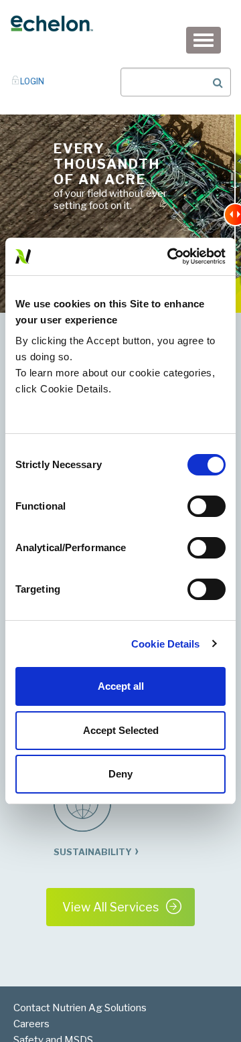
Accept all (121, 686)
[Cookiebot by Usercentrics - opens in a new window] (170, 256)
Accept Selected (121, 730)
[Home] (51, 22)
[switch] (206, 506)
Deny (120, 773)
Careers (31, 1024)
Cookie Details (165, 644)
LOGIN (32, 81)
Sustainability (96, 849)
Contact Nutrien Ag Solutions (80, 1008)
